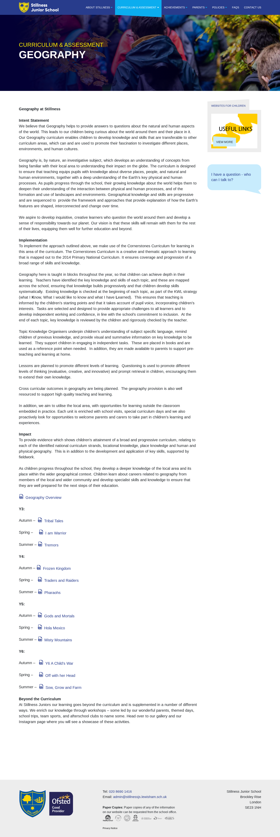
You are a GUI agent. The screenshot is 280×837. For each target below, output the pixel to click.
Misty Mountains (58, 640)
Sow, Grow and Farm (64, 687)
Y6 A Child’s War (59, 663)
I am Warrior (55, 533)
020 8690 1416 (120, 791)
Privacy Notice (110, 828)
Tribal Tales (53, 521)
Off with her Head (60, 675)
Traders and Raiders (61, 580)
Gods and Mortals (59, 616)
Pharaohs (52, 593)
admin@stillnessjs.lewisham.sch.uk (140, 797)
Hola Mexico (54, 628)
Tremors (51, 545)
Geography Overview (43, 497)
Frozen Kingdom (57, 568)
